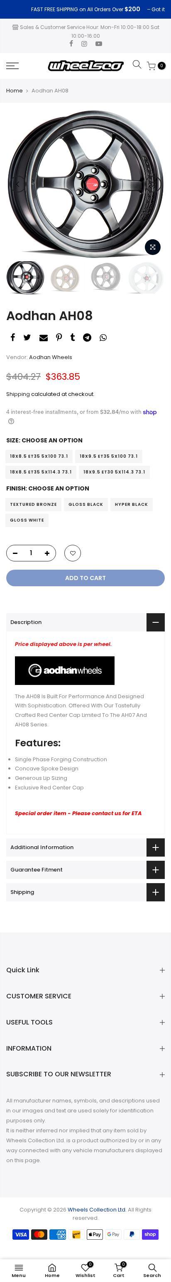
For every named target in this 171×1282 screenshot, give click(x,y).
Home (14, 91)
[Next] (153, 184)
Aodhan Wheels (50, 357)
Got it (17, 9)
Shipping (18, 394)
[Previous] (18, 184)
